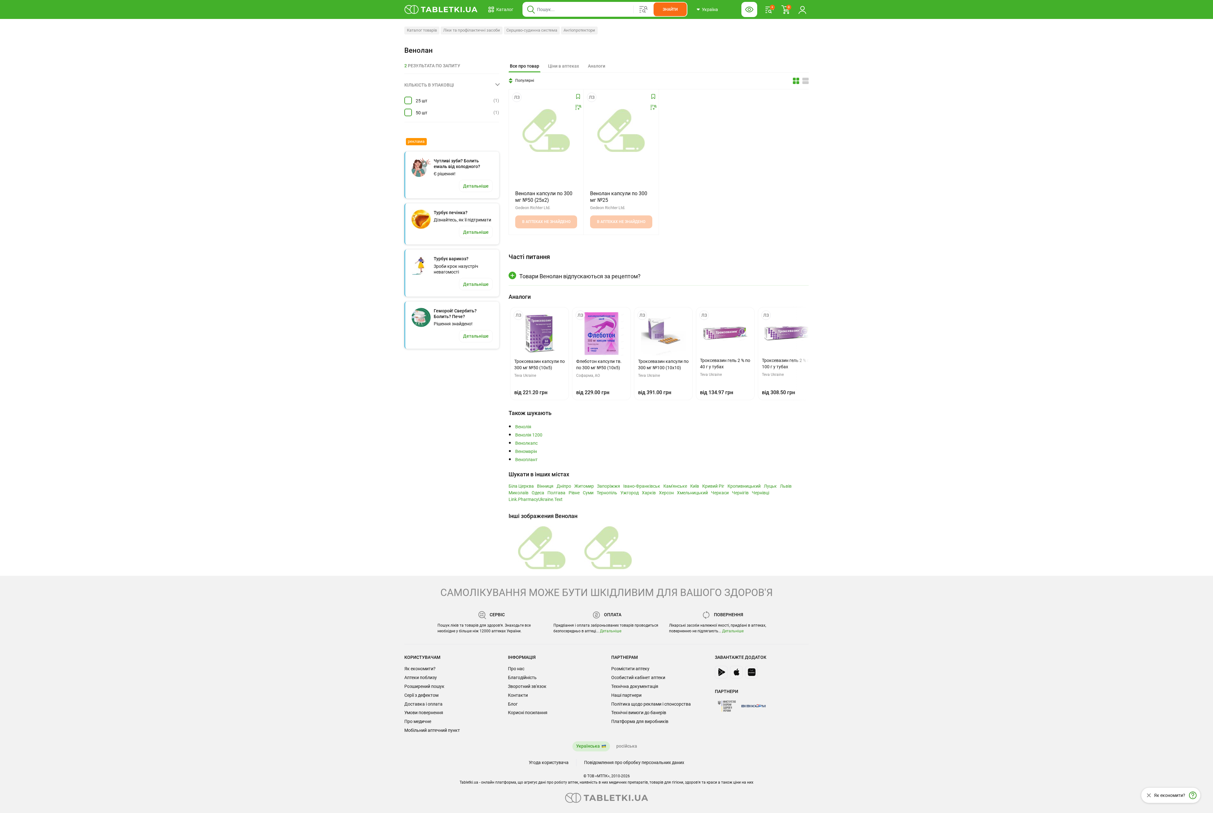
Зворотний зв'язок (527, 686)
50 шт (421, 112)
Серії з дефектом (421, 695)
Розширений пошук (424, 686)
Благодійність (522, 677)
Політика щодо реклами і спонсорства (651, 704)
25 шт (421, 100)
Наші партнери (626, 695)
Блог (513, 704)
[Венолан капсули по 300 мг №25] (621, 130)
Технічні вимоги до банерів (638, 712)
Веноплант (526, 459)
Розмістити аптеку (630, 668)
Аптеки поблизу (420, 677)
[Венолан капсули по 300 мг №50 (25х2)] (546, 130)
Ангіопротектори (579, 30)
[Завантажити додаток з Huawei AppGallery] (751, 672)
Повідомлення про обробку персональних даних (634, 762)
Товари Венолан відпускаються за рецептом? (580, 276)
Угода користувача (549, 762)
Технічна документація (634, 686)
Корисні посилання (527, 712)
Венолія (523, 427)
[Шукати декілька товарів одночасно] (643, 9)
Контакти (518, 695)
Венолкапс (526, 443)
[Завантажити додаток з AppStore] (736, 672)
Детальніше (610, 631)
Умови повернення (423, 712)
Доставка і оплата (423, 704)
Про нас (516, 668)
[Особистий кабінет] (802, 9)
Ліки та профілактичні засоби (471, 30)
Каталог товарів (422, 30)
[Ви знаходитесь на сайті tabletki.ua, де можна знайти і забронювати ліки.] (441, 9)
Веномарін (526, 451)
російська (626, 746)
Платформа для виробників (639, 721)
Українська (588, 746)
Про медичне (417, 721)
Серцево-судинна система (531, 30)
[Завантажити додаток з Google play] (721, 672)
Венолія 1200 (528, 435)
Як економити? (420, 668)
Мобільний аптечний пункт (432, 730)
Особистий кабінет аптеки (638, 677)
